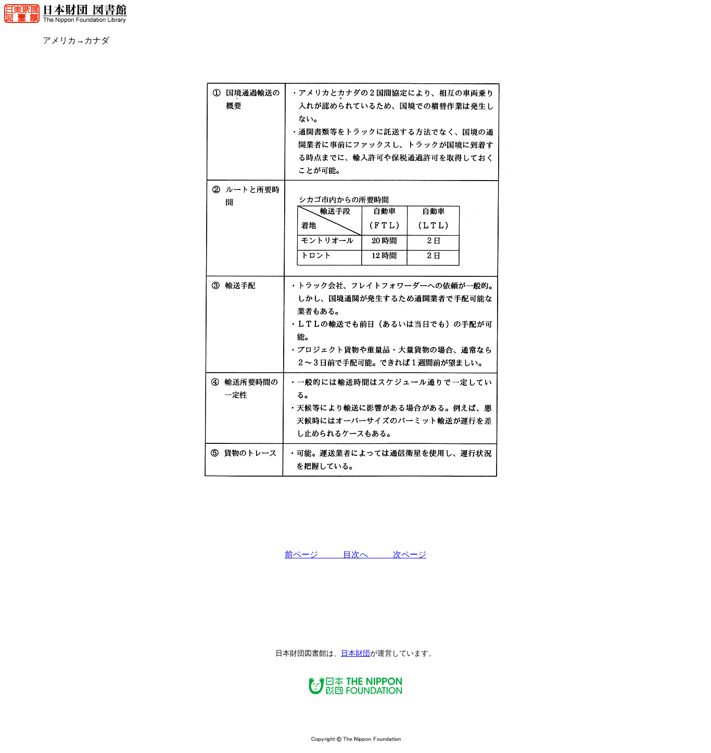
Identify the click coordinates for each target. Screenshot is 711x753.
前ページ (314, 554)
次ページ (409, 554)
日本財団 (355, 653)
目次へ (368, 554)
